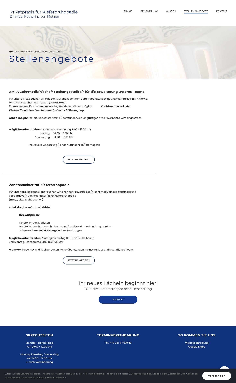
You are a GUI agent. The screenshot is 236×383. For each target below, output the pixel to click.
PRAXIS (127, 11)
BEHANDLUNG (149, 11)
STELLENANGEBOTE (196, 11)
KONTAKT (221, 11)
